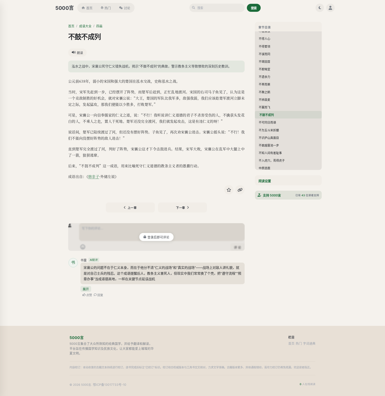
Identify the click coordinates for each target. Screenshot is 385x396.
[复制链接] (240, 189)
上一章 (132, 207)
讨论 (127, 8)
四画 (99, 26)
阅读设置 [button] (264, 181)
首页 (89, 8)
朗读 (80, 53)
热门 (107, 8)
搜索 (254, 8)
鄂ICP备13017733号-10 (109, 384)
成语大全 (85, 26)
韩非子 (93, 176)
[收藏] (228, 189)
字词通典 (309, 343)
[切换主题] (319, 8)
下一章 (180, 207)
